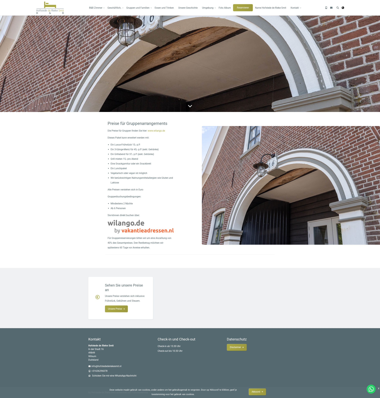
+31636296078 (99, 371)
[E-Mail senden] (331, 7)
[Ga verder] (190, 106)
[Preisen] (99, 298)
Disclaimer (235, 347)
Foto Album (225, 7)
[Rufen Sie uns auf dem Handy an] (326, 7)
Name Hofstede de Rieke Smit (270, 7)
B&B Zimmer (95, 7)
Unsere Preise (115, 308)
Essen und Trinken (164, 7)
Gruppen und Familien (137, 7)
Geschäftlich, (114, 7)
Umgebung (207, 7)
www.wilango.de (156, 130)
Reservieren (243, 7)
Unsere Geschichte (188, 7)
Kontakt (295, 7)
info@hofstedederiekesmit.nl (106, 366)
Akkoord (256, 391)
